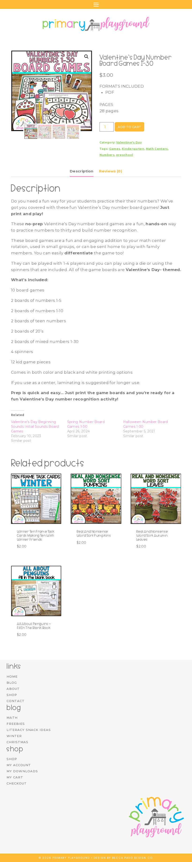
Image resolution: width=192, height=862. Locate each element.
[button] (86, 56)
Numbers (107, 155)
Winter (14, 736)
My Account (19, 765)
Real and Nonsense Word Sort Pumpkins (94, 533)
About (13, 689)
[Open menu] (96, 4)
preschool (124, 155)
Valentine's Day (129, 142)
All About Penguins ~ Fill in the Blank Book (34, 626)
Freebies (16, 724)
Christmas (17, 742)
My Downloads (22, 771)
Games (114, 149)
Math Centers (157, 149)
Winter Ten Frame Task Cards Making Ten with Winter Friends (36, 535)
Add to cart (129, 127)
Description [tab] (81, 171)
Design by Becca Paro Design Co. (124, 858)
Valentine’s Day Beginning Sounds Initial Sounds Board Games (35, 426)
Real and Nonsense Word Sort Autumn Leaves (152, 535)
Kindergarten (133, 149)
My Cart (15, 777)
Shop (12, 695)
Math (12, 717)
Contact (16, 701)
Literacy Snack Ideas (29, 730)
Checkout (17, 783)
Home (12, 676)
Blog (12, 682)
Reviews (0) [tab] (110, 171)
